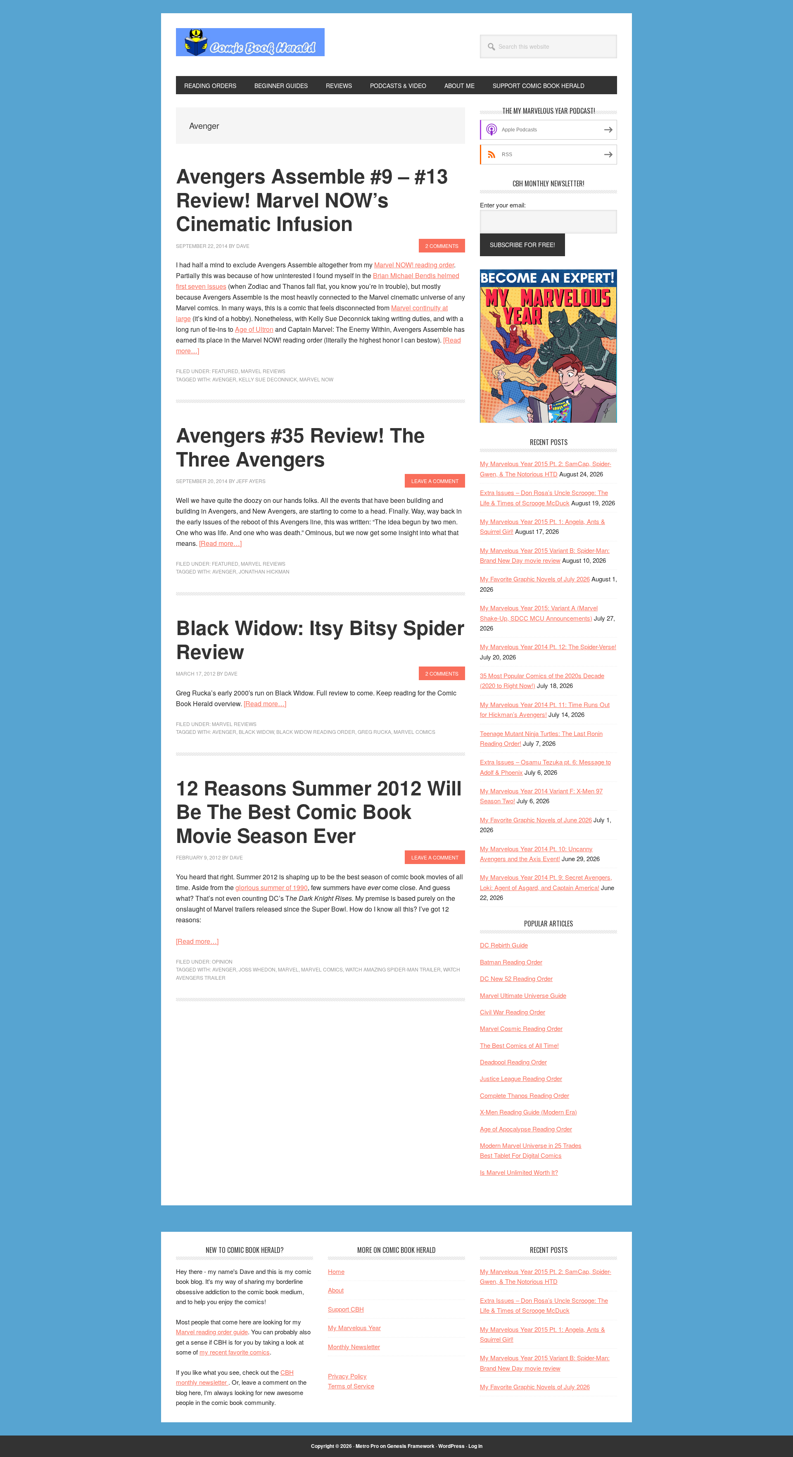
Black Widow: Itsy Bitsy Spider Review (320, 639)
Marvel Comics (414, 731)
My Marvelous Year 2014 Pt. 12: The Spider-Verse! (548, 646)
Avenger (224, 379)
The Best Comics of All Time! (519, 1045)
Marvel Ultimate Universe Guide (523, 995)
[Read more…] (220, 543)
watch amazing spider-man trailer (393, 969)
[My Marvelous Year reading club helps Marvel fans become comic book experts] (548, 420)
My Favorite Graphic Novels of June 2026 (536, 819)
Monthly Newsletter (354, 1346)
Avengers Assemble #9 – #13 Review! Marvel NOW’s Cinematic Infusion (312, 199)
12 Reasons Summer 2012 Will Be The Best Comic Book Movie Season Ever (319, 811)
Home (336, 1271)
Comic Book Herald (250, 44)
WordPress (451, 1446)
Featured (225, 370)
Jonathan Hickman (264, 571)
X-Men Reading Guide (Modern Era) (528, 1111)
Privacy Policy (347, 1375)
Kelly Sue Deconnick (268, 379)
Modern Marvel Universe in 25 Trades (531, 1145)
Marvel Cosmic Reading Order (521, 1028)
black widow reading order (315, 731)
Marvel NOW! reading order (414, 264)
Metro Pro (367, 1446)
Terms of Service (351, 1385)
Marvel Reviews (263, 370)
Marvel (288, 969)
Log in (475, 1446)
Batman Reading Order (511, 961)
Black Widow (256, 731)
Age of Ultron (254, 329)
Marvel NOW (316, 379)
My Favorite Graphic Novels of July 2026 (535, 578)
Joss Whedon (257, 969)
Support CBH (346, 1309)
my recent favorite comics (234, 1351)
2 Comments (441, 245)
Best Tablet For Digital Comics (521, 1155)
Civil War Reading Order (512, 1011)
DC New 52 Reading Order (516, 978)
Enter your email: (503, 204)
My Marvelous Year (354, 1327)
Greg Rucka (374, 731)
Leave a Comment (434, 480)
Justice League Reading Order (521, 1078)
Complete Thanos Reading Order (524, 1095)
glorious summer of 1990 (271, 887)
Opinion (222, 961)
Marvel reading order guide (212, 1331)
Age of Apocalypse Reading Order (526, 1128)
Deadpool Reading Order (513, 1061)
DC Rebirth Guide (504, 944)
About (336, 1290)
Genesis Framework (410, 1446)
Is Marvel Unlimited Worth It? (519, 1172)
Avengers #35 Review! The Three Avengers (300, 446)
